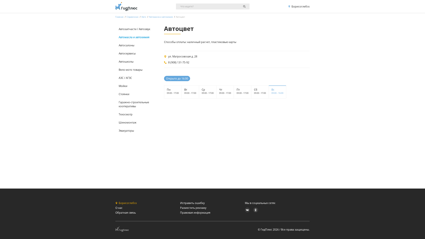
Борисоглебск (301, 6)
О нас (119, 208)
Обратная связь (125, 212)
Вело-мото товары (130, 70)
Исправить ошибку (192, 203)
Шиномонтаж (127, 122)
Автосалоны (126, 45)
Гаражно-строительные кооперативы (134, 104)
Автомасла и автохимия (134, 37)
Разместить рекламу (193, 208)
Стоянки (124, 94)
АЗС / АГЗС (125, 78)
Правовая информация (195, 212)
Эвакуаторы (126, 130)
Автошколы (126, 61)
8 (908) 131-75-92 (178, 62)
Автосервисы (127, 53)
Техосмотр (125, 114)
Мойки (123, 86)
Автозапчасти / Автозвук (134, 29)
